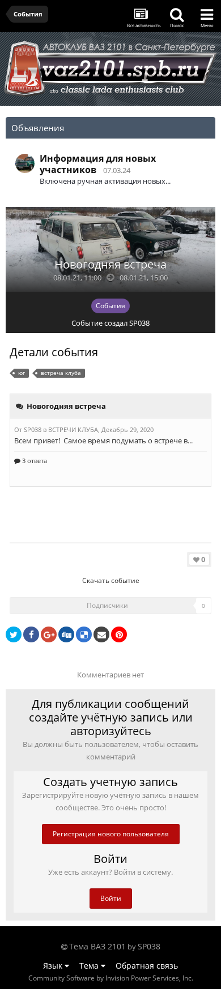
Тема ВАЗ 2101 (97, 946)
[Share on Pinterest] (119, 634)
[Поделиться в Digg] (66, 634)
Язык (54, 965)
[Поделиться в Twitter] (14, 634)
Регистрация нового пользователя (111, 834)
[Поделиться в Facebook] (31, 634)
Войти (110, 898)
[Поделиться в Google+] (49, 634)
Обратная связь (147, 965)
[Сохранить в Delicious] (84, 634)
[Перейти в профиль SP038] (25, 163)
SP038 (139, 323)
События (110, 305)
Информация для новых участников (98, 164)
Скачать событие (110, 580)
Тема (90, 965)
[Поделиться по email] (101, 634)
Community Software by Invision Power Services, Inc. (110, 978)
